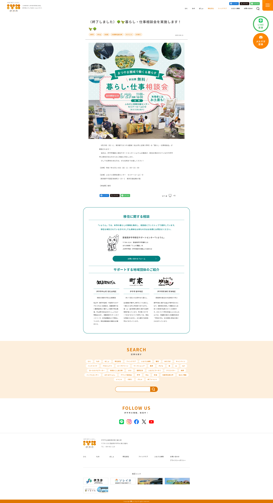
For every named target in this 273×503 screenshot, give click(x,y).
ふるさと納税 (235, 8)
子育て (130, 379)
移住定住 (211, 8)
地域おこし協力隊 (116, 370)
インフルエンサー (92, 375)
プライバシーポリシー (178, 460)
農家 (151, 366)
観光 (157, 361)
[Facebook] (234, 4)
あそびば (167, 361)
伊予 (138, 375)
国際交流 (140, 370)
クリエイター (171, 370)
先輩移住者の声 (167, 375)
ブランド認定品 (126, 375)
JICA (129, 370)
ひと (186, 8)
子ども (160, 366)
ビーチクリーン (122, 366)
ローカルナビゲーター (97, 370)
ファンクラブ (222, 8)
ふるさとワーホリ (154, 370)
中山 (147, 375)
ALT (183, 366)
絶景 (182, 370)
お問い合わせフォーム (136, 258)
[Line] (255, 4)
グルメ (140, 379)
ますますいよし (109, 375)
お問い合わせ (248, 8)
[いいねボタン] (170, 195)
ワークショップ (139, 366)
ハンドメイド (92, 366)
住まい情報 (183, 375)
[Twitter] (244, 4)
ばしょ (201, 8)
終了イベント (152, 379)
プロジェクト (107, 366)
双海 (155, 375)
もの (193, 8)
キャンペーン (180, 361)
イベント (119, 379)
